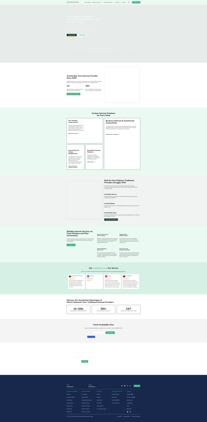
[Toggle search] (128, 2)
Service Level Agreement (136, 416)
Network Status (130, 400)
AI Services (69, 394)
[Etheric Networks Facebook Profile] (124, 386)
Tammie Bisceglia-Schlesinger (77, 275)
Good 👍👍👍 (89, 280)
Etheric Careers (99, 400)
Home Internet (88, 2)
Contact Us (137, 385)
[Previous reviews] (68, 282)
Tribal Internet (69, 408)
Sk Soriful (92, 275)
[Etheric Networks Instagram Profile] (127, 386)
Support (124, 2)
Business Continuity (85, 403)
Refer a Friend (114, 397)
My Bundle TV (69, 411)
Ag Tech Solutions (70, 403)
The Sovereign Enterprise (101, 408)
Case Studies (99, 403)
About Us (98, 394)
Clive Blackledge (129, 275)
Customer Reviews (100, 405)
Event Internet (69, 400)
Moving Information (115, 403)
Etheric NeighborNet (115, 400)
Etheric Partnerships (115, 394)
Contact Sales (136, 2)
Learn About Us (71, 245)
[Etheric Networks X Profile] (130, 386)
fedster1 (109, 275)
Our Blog (98, 397)
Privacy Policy (119, 416)
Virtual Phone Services (86, 405)
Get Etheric (84, 361)
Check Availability (71, 35)
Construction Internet (70, 397)
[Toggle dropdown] (101, 2)
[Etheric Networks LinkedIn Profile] (122, 386)
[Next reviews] (139, 282)
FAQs (128, 405)
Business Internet (85, 397)
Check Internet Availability (73, 94)
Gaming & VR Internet (86, 411)
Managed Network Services (87, 400)
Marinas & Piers (70, 405)
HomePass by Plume (85, 408)
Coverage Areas (129, 403)
